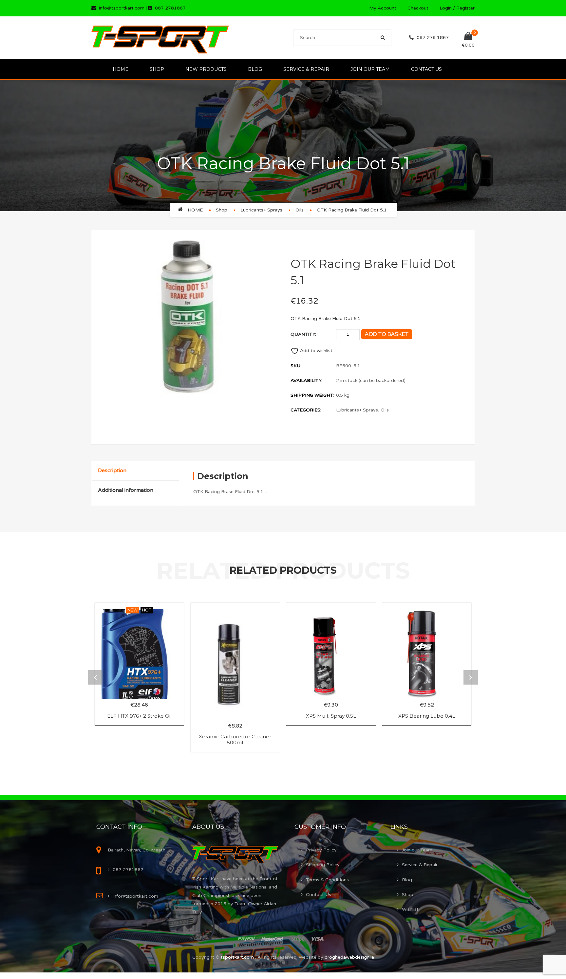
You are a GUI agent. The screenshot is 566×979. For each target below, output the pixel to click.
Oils (299, 210)
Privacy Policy (321, 850)
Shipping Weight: (312, 395)
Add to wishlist (316, 350)
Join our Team (370, 69)
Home (120, 69)
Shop (157, 69)
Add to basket (386, 334)
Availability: (306, 380)
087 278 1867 (433, 37)
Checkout (417, 8)
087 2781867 (170, 8)
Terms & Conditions (327, 880)
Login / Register (457, 8)
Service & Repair (306, 69)
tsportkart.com (238, 957)
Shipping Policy (323, 865)
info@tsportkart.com (121, 8)
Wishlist (410, 909)
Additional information (125, 490)
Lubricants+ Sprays (261, 210)
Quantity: (303, 334)
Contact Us (426, 69)
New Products (206, 69)
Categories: (306, 410)
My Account (382, 8)
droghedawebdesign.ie (349, 957)
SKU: (296, 366)
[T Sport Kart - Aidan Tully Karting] (160, 37)
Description (112, 470)
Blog (255, 69)
